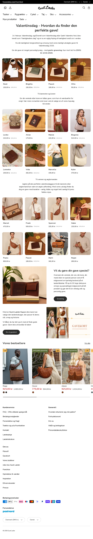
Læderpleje (7, 434)
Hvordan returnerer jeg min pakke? (62, 412)
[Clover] (46, 366)
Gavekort (6, 456)
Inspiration (7, 478)
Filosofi (6, 451)
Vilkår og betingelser (56, 425)
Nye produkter (10, 19)
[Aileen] (76, 366)
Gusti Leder (11, 531)
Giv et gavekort (11, 332)
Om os (51, 421)
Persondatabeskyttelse (57, 430)
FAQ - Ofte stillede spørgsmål (15, 412)
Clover (34, 386)
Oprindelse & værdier (11, 474)
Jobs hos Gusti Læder (11, 465)
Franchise (6, 469)
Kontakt (6, 430)
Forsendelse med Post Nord (13, 2)
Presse (5, 487)
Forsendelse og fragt (11, 421)
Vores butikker (8, 460)
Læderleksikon (8, 439)
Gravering (60, 299)
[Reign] (17, 366)
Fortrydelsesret (54, 416)
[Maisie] (92, 392)
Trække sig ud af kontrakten (14, 425)
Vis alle (87, 343)
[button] (5, 7)
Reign (5, 386)
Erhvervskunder (9, 483)
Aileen (64, 386)
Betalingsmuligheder (11, 416)
